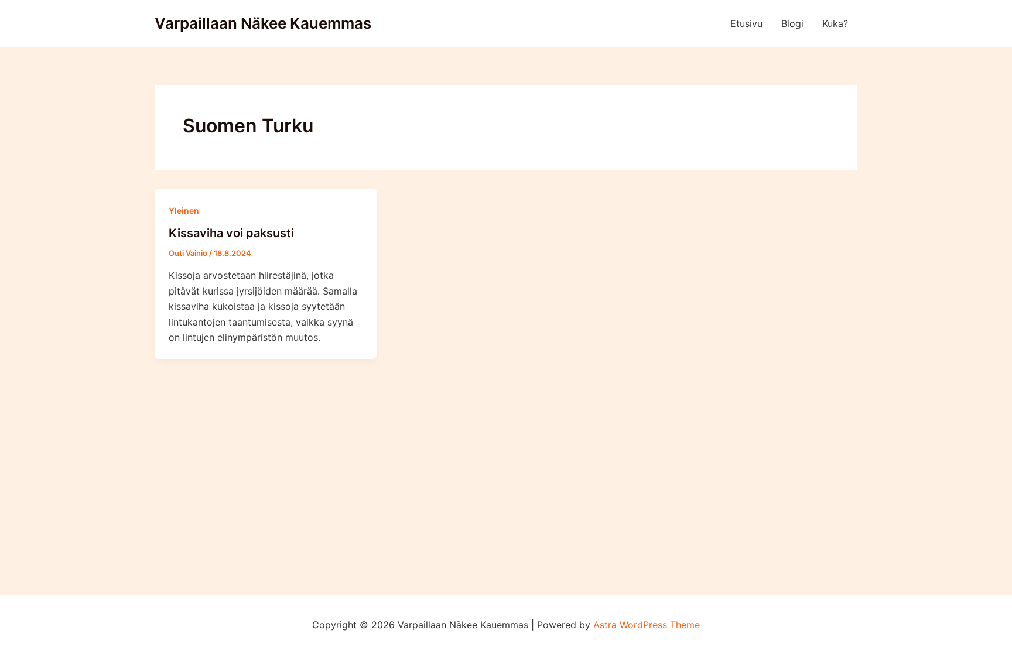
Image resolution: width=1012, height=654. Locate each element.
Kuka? (835, 23)
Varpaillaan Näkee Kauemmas (263, 23)
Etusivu (746, 23)
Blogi (792, 23)
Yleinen (184, 210)
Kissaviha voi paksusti (231, 233)
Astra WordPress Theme (646, 625)
